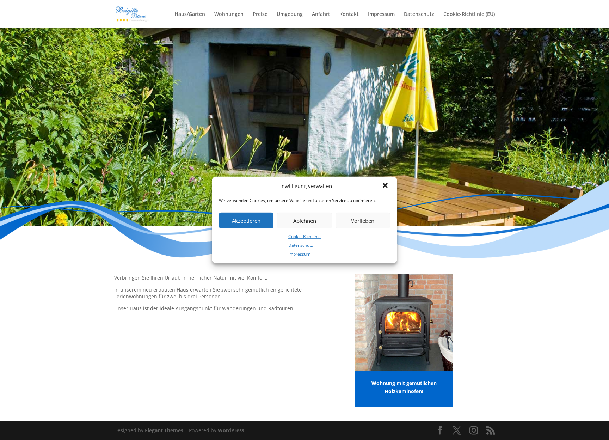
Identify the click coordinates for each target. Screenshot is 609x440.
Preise (260, 14)
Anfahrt (321, 14)
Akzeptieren (246, 220)
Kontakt (349, 14)
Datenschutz (300, 245)
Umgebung (290, 14)
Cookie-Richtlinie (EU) (469, 14)
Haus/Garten (189, 14)
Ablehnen (304, 220)
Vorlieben (362, 220)
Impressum (299, 254)
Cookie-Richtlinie (304, 236)
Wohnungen (229, 14)
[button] (386, 186)
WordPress (231, 430)
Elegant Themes (164, 430)
